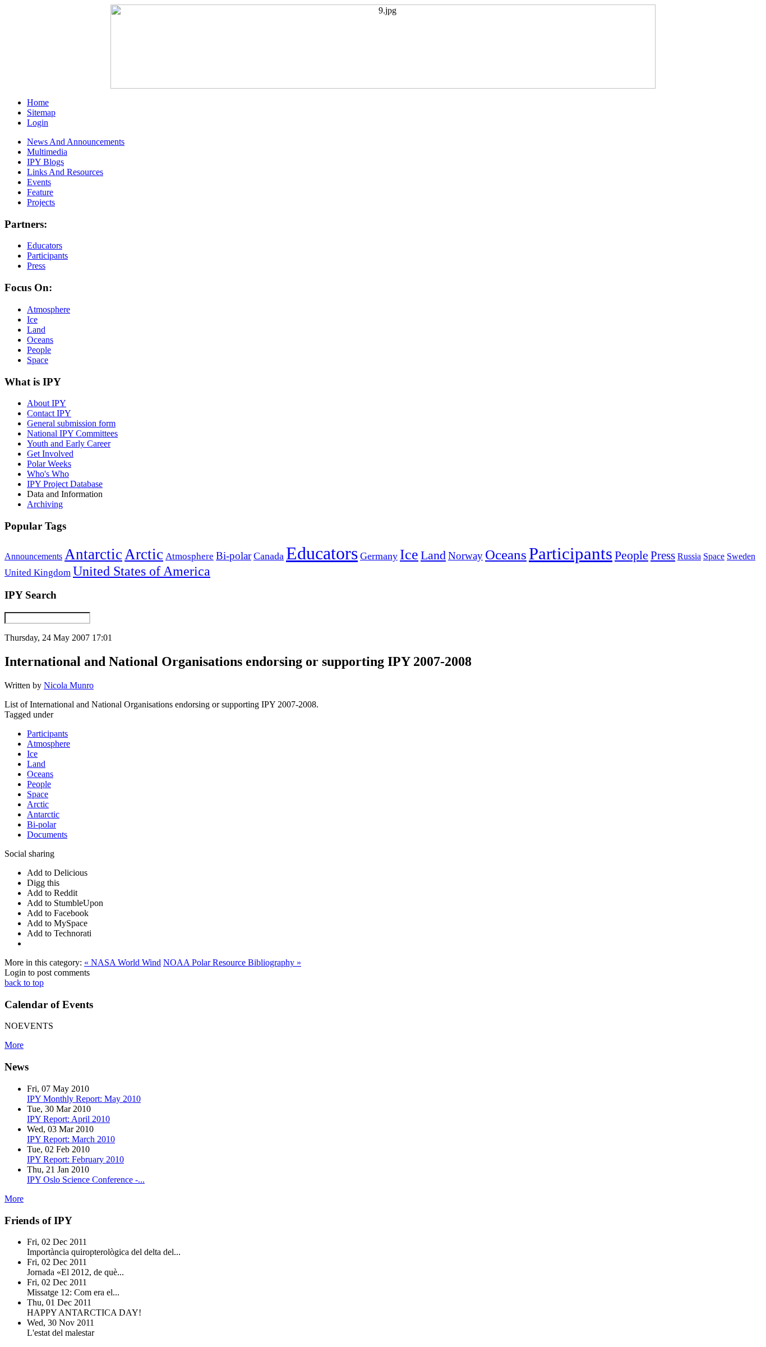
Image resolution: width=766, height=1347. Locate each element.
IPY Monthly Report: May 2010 (84, 1099)
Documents (47, 834)
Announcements (33, 556)
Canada (268, 556)
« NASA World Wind (122, 962)
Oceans (506, 554)
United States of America (141, 571)
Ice (409, 554)
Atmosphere (189, 556)
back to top (24, 982)
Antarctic (93, 554)
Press (662, 555)
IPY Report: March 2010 (71, 1139)
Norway (465, 556)
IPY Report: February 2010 (75, 1159)
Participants (570, 553)
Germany (379, 556)
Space (714, 556)
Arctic (143, 554)
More (14, 1045)
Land (433, 555)
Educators (322, 553)
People (631, 555)
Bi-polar (233, 556)
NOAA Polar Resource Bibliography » (232, 962)
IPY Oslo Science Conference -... (86, 1179)
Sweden (741, 556)
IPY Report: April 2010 (68, 1119)
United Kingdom (37, 572)
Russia (689, 556)
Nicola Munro (69, 685)
